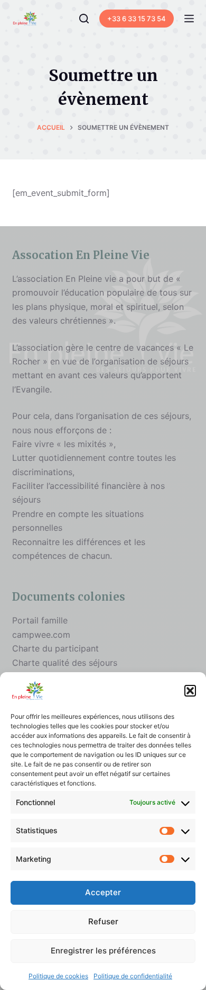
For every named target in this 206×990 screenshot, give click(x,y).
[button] (190, 690)
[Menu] (189, 18)
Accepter (103, 892)
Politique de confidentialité (132, 976)
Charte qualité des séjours (64, 662)
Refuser (103, 921)
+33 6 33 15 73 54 (136, 18)
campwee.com (41, 634)
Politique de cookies (58, 976)
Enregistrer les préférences (103, 951)
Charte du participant (55, 648)
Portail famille (40, 620)
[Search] (84, 18)
